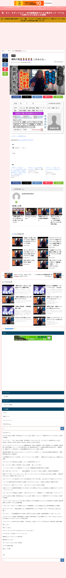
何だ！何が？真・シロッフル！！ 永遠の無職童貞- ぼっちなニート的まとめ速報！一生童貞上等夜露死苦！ (31, 471)
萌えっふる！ (6, 524)
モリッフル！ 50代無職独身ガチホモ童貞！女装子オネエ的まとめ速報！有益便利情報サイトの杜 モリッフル (31, 513)
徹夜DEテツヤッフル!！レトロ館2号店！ (13, 536)
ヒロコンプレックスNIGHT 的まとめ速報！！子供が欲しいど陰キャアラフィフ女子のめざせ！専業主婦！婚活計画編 (32, 521)
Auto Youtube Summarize (25, 140)
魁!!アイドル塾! (6, 548)
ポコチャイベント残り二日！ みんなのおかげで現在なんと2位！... (53, 169)
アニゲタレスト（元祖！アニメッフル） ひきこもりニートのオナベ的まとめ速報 (23, 485)
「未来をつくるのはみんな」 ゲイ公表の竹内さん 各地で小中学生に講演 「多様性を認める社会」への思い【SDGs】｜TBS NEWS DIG (18, 171)
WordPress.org (7, 424)
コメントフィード (7, 420)
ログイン (5, 412)
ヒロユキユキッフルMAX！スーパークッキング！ (15, 533)
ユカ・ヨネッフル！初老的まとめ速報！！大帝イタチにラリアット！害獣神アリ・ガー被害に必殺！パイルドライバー (32, 492)
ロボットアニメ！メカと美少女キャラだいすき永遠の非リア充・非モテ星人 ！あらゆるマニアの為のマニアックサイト (33, 478)
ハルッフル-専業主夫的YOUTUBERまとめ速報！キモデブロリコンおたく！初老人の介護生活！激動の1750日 (30, 481)
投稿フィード (6, 416)
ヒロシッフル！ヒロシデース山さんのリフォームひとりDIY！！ (19, 530)
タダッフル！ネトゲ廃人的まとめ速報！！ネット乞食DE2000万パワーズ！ (22, 461)
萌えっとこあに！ (7, 527)
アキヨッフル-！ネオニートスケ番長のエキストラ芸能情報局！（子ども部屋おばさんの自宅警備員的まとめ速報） (32, 505)
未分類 (13, 55)
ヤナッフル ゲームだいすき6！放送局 (12, 542)
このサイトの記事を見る (18, 136)
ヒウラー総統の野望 (8, 545)
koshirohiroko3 (60, 61)
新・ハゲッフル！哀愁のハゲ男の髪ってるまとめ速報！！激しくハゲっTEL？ (22, 465)
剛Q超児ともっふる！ (8, 539)
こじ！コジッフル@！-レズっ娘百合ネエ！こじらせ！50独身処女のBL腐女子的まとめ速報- (26, 467)
